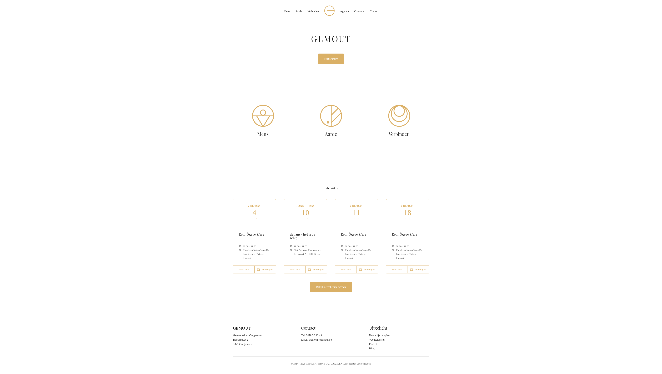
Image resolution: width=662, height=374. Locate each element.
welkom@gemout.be (320, 339)
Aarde (298, 11)
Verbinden (313, 11)
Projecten (374, 344)
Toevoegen (267, 269)
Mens (287, 11)
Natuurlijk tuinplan (379, 335)
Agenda (344, 11)
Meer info (244, 269)
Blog (371, 348)
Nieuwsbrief (331, 58)
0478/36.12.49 (314, 335)
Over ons (359, 11)
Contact (374, 11)
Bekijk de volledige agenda (331, 286)
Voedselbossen (377, 339)
